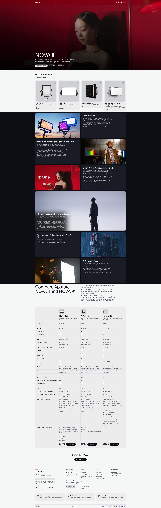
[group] (118, 472)
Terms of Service (47, 482)
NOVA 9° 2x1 (108, 316)
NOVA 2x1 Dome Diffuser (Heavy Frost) (113, 104)
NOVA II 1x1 (39, 103)
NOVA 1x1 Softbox (87, 103)
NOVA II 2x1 (62, 103)
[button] (124, 2)
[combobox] (121, 2)
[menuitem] (56, 2)
